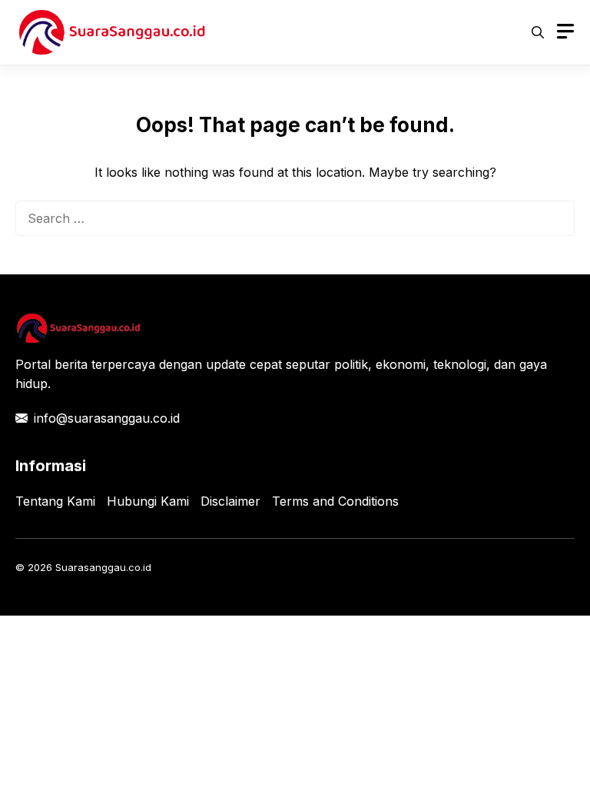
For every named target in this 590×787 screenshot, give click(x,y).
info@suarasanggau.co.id (107, 418)
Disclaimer (230, 501)
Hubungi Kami (148, 501)
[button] (538, 32)
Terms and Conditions (335, 501)
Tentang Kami (55, 501)
